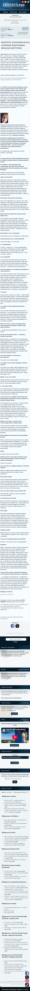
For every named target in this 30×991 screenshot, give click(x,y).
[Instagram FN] (27, 981)
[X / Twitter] (17, 626)
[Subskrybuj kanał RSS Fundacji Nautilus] (25, 2)
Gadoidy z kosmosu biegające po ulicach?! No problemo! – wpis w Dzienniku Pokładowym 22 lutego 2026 (16, 897)
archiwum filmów (14, 745)
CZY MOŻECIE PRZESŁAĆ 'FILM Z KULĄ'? (15, 859)
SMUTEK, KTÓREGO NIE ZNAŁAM (13, 823)
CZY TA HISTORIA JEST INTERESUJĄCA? (15, 856)
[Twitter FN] (27, 977)
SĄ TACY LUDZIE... (9, 871)
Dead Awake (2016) (9, 912)
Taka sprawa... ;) (8, 922)
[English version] (23, 2)
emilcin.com (26, 669)
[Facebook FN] (27, 973)
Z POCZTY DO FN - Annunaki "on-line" (14, 971)
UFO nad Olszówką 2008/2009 (12, 961)
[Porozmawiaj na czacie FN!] (28, 2)
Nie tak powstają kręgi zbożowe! (12, 924)
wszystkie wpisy (25, 702)
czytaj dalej (14, 713)
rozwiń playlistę (14, 762)
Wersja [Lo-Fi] (4, 981)
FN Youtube (25, 719)
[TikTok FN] (27, 985)
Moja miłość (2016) (9, 911)
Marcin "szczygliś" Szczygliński (21, 984)
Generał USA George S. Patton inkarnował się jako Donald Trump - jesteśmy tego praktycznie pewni (16, 944)
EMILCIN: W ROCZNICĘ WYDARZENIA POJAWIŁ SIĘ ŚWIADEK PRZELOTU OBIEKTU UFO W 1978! (16, 810)
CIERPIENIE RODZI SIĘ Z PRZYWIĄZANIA (15, 873)
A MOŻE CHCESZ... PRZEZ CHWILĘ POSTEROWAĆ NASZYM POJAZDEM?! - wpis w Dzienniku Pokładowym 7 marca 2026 (16, 891)
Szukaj (15, 641)
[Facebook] (12, 626)
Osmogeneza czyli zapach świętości (13, 927)
